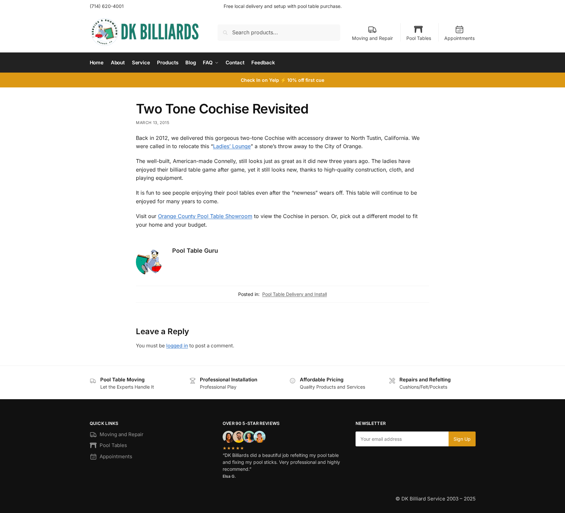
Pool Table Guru (195, 250)
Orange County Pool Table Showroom (205, 216)
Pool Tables (418, 38)
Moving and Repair (372, 38)
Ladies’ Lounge (232, 146)
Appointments (459, 38)
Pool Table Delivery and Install (294, 294)
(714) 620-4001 (107, 6)
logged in (177, 345)
